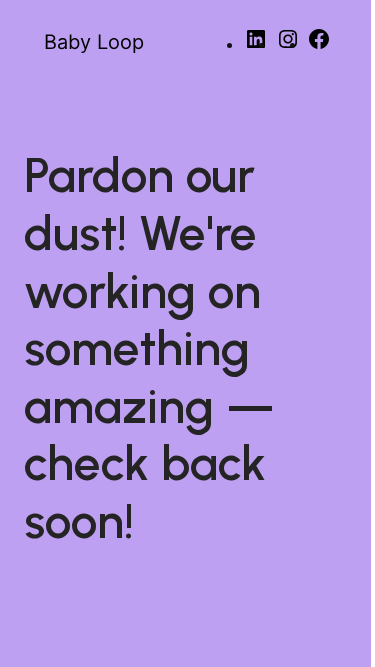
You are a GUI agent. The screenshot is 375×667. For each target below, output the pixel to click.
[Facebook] (319, 45)
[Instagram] (288, 45)
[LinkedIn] (256, 45)
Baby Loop (94, 42)
